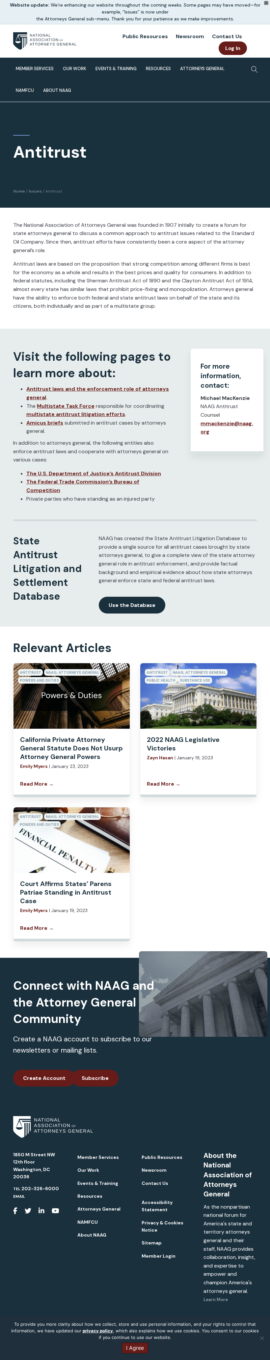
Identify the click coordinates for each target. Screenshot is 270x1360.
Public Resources (145, 36)
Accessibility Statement (157, 1206)
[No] (261, 1338)
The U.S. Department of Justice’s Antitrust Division (93, 473)
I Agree (135, 1348)
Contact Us (227, 36)
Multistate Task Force (65, 406)
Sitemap (152, 1243)
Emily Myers (34, 766)
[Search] (253, 67)
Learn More (215, 1299)
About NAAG (57, 90)
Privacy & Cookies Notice (162, 1226)
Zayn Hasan (160, 758)
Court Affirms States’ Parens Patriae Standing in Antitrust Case (66, 892)
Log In (232, 48)
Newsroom (190, 36)
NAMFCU (25, 90)
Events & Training (116, 68)
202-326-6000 (40, 1188)
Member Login (159, 1256)
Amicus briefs (44, 422)
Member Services (35, 68)
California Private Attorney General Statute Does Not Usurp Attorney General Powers (71, 748)
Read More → (37, 784)
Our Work (74, 68)
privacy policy (98, 1330)
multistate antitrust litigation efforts (75, 414)
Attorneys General (202, 68)
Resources (158, 68)
